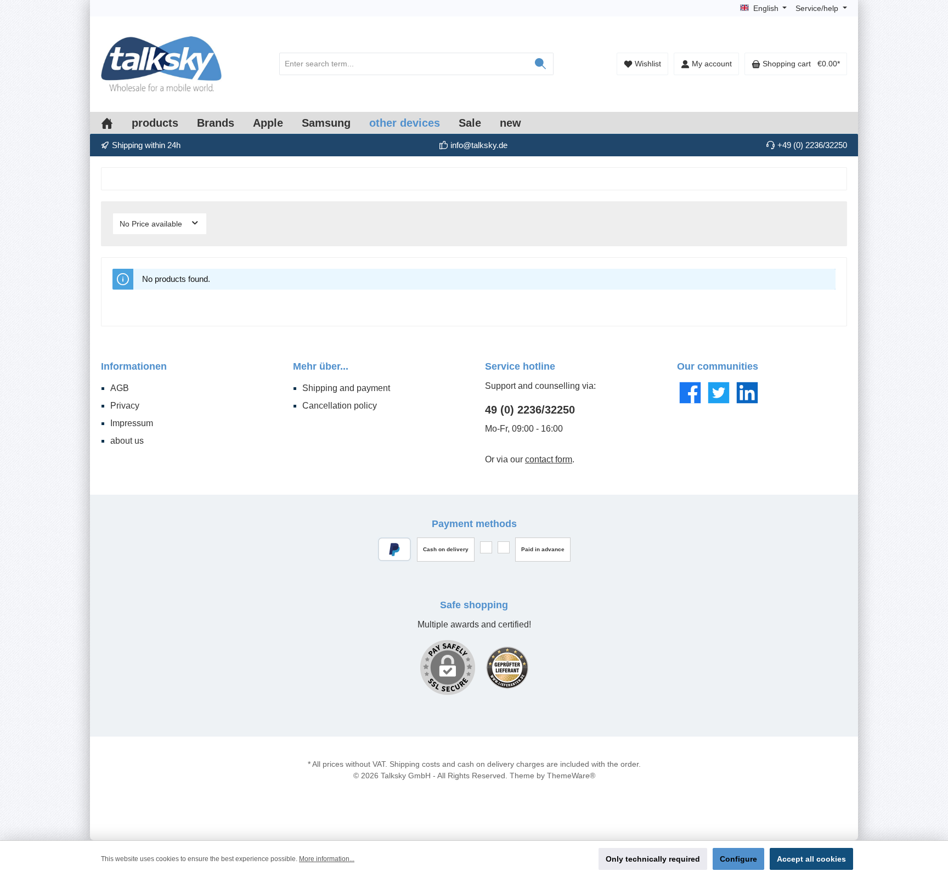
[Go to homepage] (161, 64)
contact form (548, 459)
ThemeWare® (571, 775)
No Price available (152, 223)
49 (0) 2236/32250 (530, 410)
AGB (119, 388)
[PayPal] (394, 549)
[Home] (116, 123)
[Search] (541, 64)
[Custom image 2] (507, 668)
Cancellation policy (339, 405)
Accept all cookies (811, 859)
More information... (326, 859)
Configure (738, 859)
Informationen (134, 366)
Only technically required (653, 859)
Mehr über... (320, 366)
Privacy (124, 405)
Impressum (131, 423)
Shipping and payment (346, 388)
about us (127, 440)
